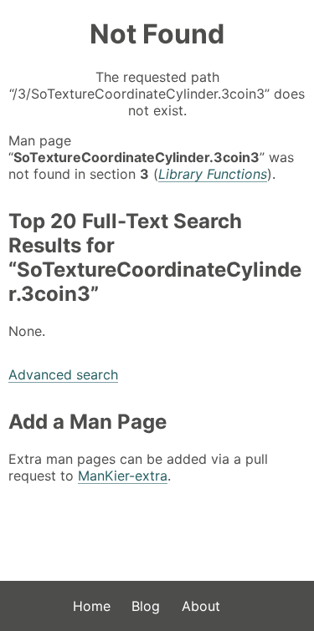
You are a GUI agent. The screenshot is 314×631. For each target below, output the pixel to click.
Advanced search (63, 374)
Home (92, 606)
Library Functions (212, 173)
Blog (145, 606)
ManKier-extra (122, 475)
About (201, 606)
